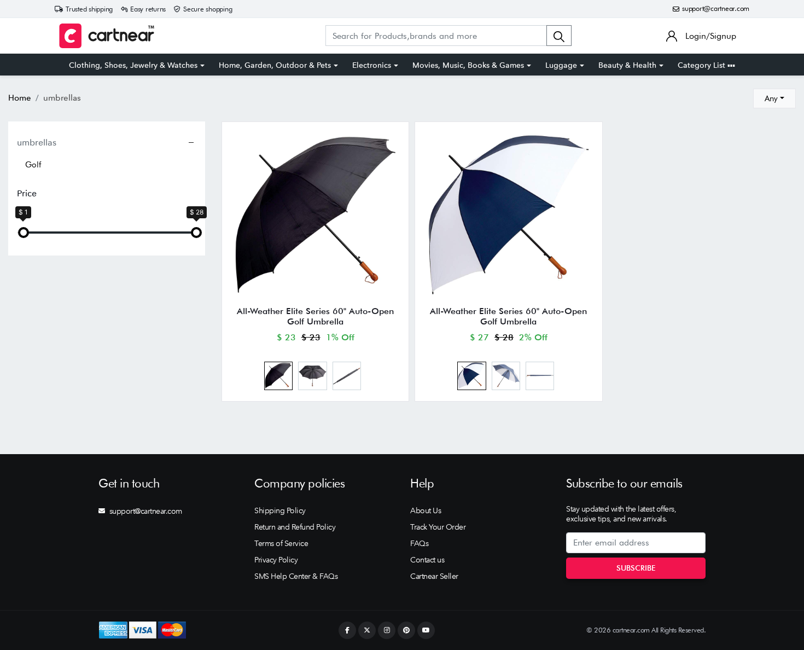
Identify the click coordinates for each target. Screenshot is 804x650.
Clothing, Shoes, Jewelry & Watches (133, 65)
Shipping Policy (280, 510)
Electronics (371, 65)
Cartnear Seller (434, 576)
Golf (33, 165)
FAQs (419, 543)
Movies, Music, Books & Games (468, 65)
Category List (702, 65)
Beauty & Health (627, 65)
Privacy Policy (276, 560)
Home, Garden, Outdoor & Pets (275, 65)
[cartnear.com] (107, 36)
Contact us (427, 560)
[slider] (23, 232)
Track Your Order (437, 527)
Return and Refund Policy (294, 527)
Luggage (561, 65)
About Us (425, 510)
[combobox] (774, 98)
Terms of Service (281, 543)
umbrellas (36, 142)
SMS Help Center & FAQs (295, 576)
